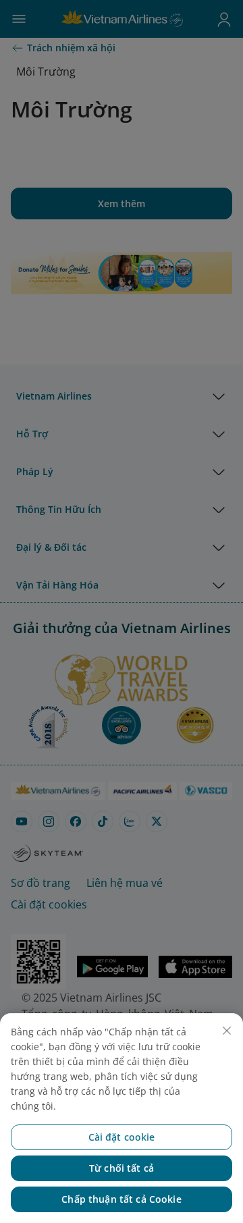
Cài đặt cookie (121, 1137)
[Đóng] (226, 1030)
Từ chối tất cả (121, 1168)
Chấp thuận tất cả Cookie (121, 1199)
